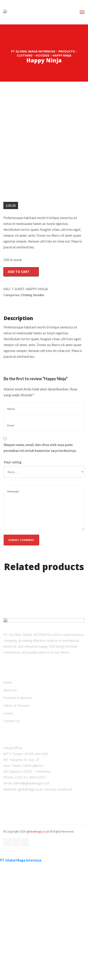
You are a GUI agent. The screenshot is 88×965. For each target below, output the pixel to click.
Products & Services (17, 698)
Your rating (12, 462)
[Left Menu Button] (2, 854)
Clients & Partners (16, 705)
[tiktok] (16, 842)
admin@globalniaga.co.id (31, 783)
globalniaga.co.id (30, 789)
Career (8, 713)
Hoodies (38, 295)
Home (7, 682)
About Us (10, 690)
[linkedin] (25, 842)
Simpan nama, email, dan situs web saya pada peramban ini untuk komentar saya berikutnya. (40, 448)
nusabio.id (64, 789)
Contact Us (11, 721)
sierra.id (49, 789)
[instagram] (7, 842)
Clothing (26, 295)
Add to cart (19, 271)
